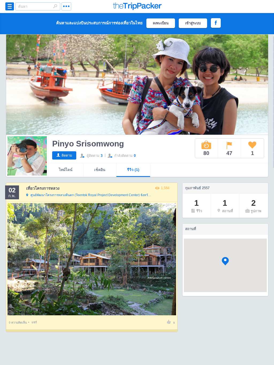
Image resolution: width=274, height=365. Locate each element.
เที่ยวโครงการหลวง (42, 188)
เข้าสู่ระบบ (193, 23)
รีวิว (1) (133, 170)
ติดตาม (67, 155)
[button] (225, 261)
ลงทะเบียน (161, 23)
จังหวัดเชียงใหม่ (91, 195)
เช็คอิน (99, 170)
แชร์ (34, 322)
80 (206, 153)
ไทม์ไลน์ (66, 170)
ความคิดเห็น (18, 322)
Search (55, 6)
